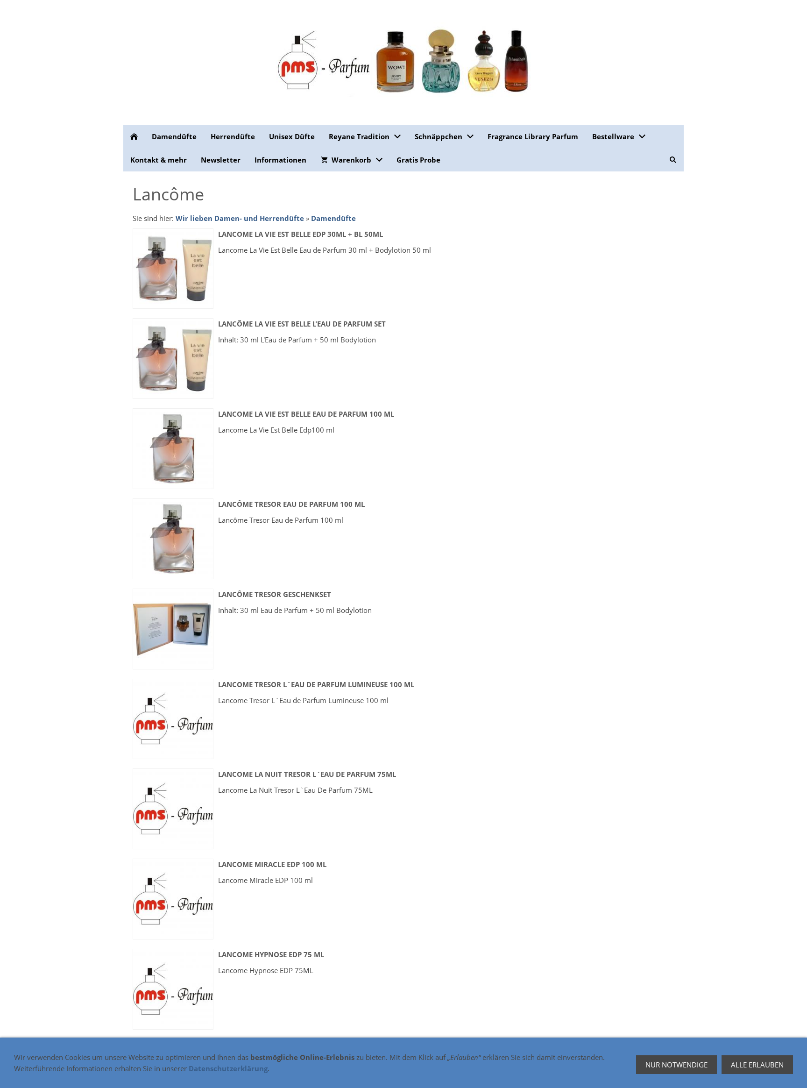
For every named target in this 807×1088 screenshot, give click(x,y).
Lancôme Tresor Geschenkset (274, 594)
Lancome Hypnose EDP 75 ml (271, 954)
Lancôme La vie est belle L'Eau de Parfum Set (302, 323)
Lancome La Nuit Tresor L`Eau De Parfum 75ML (307, 774)
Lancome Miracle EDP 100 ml (272, 864)
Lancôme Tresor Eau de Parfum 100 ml (291, 504)
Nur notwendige (676, 1064)
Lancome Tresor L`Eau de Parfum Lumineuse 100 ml (316, 684)
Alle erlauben (757, 1064)
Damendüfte (333, 218)
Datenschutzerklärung (228, 1068)
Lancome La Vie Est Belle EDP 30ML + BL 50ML (300, 234)
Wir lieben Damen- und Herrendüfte (240, 218)
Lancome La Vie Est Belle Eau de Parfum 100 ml (306, 414)
